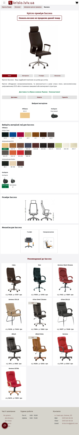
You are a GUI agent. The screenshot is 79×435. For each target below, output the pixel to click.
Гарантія (65, 97)
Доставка (14, 97)
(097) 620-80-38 (67, 418)
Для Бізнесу (9, 418)
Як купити (7, 415)
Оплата (39, 97)
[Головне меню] (4, 3)
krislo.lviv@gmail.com (70, 423)
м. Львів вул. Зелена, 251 (63, 415)
